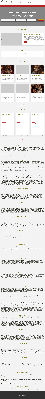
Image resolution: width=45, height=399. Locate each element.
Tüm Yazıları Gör (22, 139)
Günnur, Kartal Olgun (20, 114)
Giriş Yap (6, 3)
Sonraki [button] (43, 39)
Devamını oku (4, 123)
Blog (9, 5)
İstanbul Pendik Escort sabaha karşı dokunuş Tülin (9, 75)
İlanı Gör (25, 42)
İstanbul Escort (8, 1)
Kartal (18, 96)
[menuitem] (2, 3)
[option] (22, 39)
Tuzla (33, 96)
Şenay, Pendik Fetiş (35, 114)
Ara (41, 20)
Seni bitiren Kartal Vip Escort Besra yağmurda (24, 75)
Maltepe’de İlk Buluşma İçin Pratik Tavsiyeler (8, 114)
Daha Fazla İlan (22, 104)
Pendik (3, 96)
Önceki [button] (1, 39)
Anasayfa (2, 5)
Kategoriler (5, 5)
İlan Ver (3, 3)
